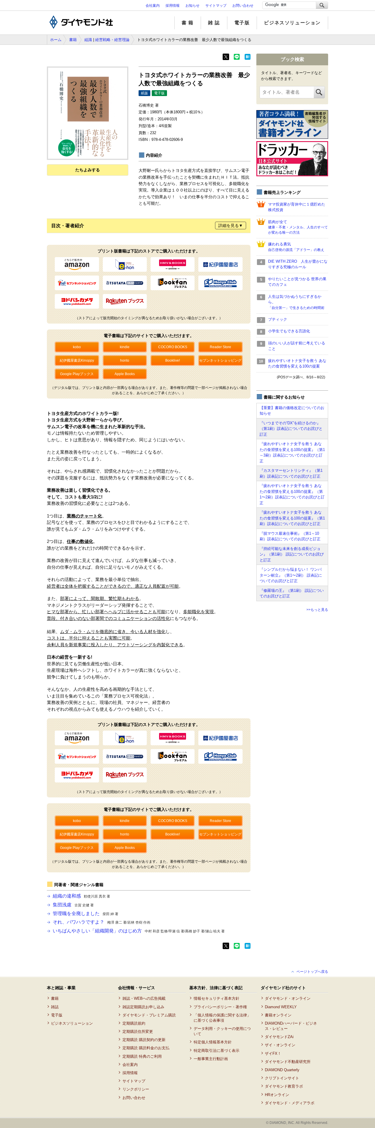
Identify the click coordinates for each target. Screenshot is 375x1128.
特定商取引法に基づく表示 (216, 1050)
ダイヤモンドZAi (279, 1037)
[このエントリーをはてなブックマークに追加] (247, 59)
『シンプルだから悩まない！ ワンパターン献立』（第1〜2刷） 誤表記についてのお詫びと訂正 (291, 575)
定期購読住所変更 (137, 1031)
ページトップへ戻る (312, 971)
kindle (124, 347)
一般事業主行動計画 (211, 1059)
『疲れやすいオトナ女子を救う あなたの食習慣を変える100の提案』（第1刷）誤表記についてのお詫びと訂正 (292, 518)
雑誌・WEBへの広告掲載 (143, 998)
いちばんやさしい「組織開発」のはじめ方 (139, 930)
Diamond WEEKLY (281, 1007)
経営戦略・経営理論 (112, 39)
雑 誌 (214, 22)
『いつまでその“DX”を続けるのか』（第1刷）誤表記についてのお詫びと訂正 (291, 429)
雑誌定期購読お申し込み (143, 1007)
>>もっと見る (317, 610)
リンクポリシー (135, 1089)
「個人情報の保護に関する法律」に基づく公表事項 (222, 1018)
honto (124, 360)
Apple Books (125, 374)
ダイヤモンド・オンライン (288, 998)
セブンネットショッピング (220, 360)
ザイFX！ (273, 1053)
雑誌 (55, 1007)
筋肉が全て (298, 227)
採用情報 (173, 6)
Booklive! (172, 360)
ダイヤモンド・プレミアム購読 (148, 1015)
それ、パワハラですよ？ (101, 922)
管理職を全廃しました (85, 913)
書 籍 (188, 22)
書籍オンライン (278, 1015)
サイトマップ (215, 6)
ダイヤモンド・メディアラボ (289, 1103)
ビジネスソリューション (292, 22)
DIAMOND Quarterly (282, 1070)
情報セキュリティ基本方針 (216, 998)
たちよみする (87, 170)
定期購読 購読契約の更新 (143, 1040)
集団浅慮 (73, 904)
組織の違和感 (81, 895)
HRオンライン (277, 1095)
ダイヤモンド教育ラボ (284, 1086)
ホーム (56, 39)
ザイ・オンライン (280, 1045)
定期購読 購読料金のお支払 (145, 1048)
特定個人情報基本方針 (212, 1042)
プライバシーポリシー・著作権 (220, 1007)
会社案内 (153, 6)
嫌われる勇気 (296, 247)
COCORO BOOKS (172, 347)
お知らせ (192, 6)
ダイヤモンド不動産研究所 (288, 1061)
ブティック (277, 319)
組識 (88, 39)
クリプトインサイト (282, 1078)
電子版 (242, 22)
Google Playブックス (77, 374)
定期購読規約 (133, 1023)
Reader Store (220, 347)
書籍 (73, 39)
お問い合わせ (242, 6)
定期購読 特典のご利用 (141, 1056)
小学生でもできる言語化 (289, 331)
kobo (77, 347)
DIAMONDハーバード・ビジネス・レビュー (291, 1026)
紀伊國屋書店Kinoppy (77, 360)
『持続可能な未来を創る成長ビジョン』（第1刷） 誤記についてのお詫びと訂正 (292, 554)
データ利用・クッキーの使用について (222, 1031)
